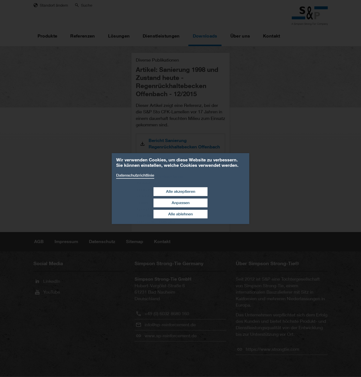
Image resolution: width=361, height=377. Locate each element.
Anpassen (181, 202)
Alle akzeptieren (180, 191)
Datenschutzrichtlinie (135, 175)
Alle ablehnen (180, 214)
